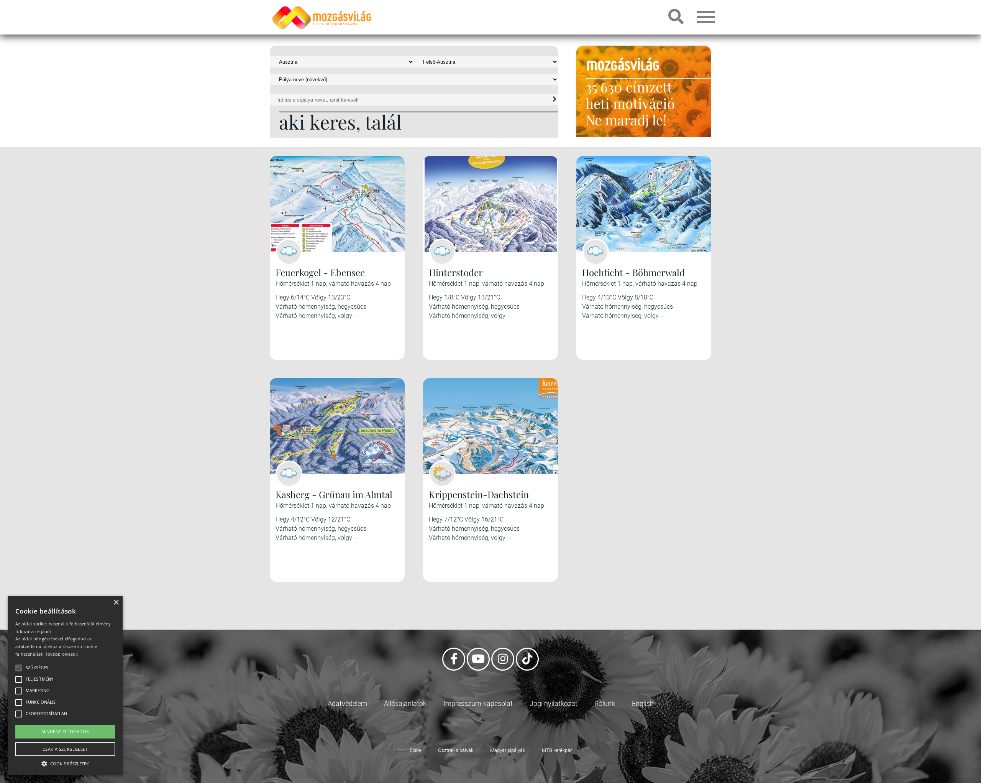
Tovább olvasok (61, 654)
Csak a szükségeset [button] (65, 749)
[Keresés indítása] (554, 99)
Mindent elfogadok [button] (65, 731)
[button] (65, 762)
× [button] (116, 602)
